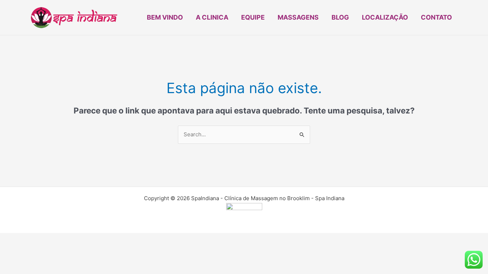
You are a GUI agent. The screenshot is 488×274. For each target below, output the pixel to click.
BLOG (340, 17)
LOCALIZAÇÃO (385, 17)
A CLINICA (212, 17)
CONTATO (436, 17)
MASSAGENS (298, 17)
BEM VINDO (165, 17)
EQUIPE (253, 17)
